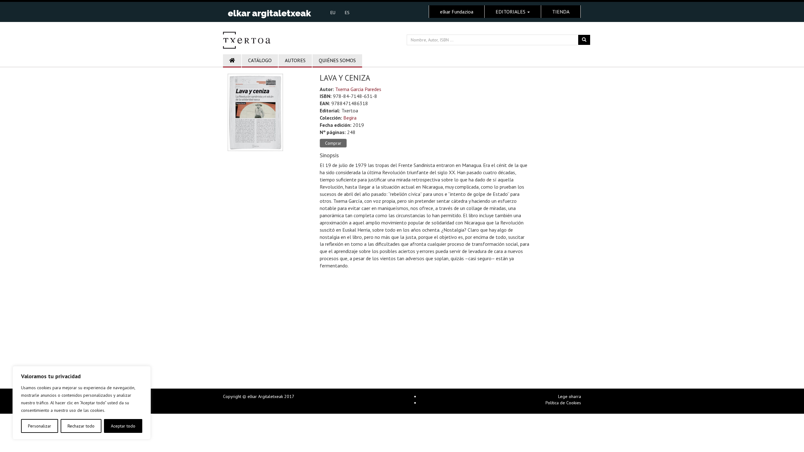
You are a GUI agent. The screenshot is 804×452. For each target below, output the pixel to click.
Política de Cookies (563, 403)
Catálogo (260, 60)
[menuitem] (333, 12)
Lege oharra (569, 396)
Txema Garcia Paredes (358, 89)
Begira (349, 118)
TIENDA (560, 11)
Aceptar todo (123, 426)
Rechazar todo (81, 426)
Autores (295, 60)
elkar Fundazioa (456, 11)
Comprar (333, 143)
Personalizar (39, 426)
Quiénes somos (337, 60)
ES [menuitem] (347, 12)
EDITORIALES (511, 11)
